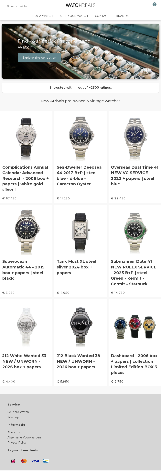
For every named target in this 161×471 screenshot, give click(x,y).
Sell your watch (74, 16)
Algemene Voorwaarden (24, 437)
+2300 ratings (100, 87)
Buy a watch (42, 16)
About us (13, 432)
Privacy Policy (17, 442)
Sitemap (13, 417)
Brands (122, 16)
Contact (102, 16)
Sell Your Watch (18, 412)
